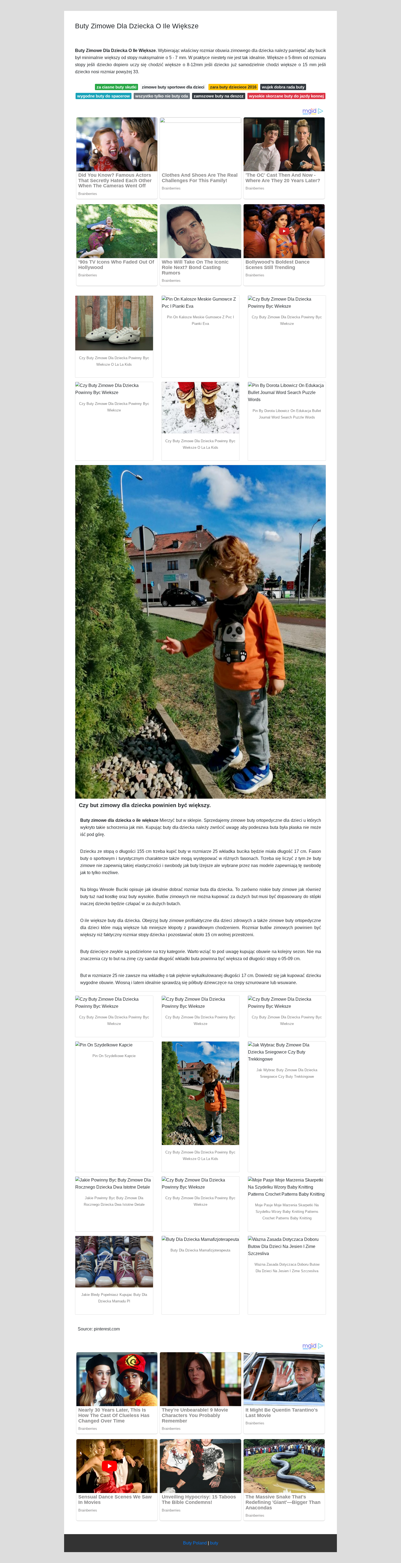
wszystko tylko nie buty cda (161, 96)
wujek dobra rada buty (283, 87)
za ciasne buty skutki (116, 87)
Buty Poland (195, 1543)
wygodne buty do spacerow (103, 96)
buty (214, 1543)
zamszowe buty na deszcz (219, 96)
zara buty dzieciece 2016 (233, 87)
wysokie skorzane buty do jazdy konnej (286, 96)
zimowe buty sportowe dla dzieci (173, 87)
